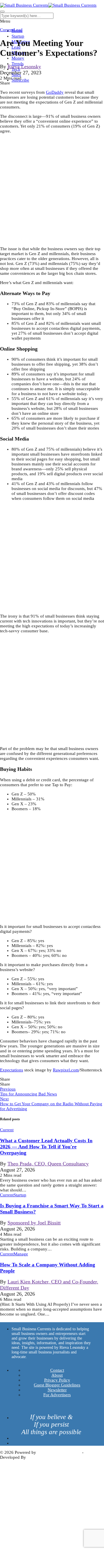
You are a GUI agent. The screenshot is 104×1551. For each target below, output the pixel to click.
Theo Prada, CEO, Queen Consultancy (48, 1164)
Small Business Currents (59, 1452)
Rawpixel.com (66, 1070)
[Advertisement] (52, 190)
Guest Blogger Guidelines (57, 1385)
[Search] (2, 11)
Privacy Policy (57, 1380)
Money (18, 58)
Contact (57, 1370)
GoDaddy (55, 92)
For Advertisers (57, 1394)
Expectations (11, 1070)
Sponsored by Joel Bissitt (34, 1223)
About (57, 1375)
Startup (18, 36)
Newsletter (57, 1390)
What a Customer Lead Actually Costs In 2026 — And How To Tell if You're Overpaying (46, 1147)
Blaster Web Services (46, 1457)
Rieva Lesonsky (24, 66)
